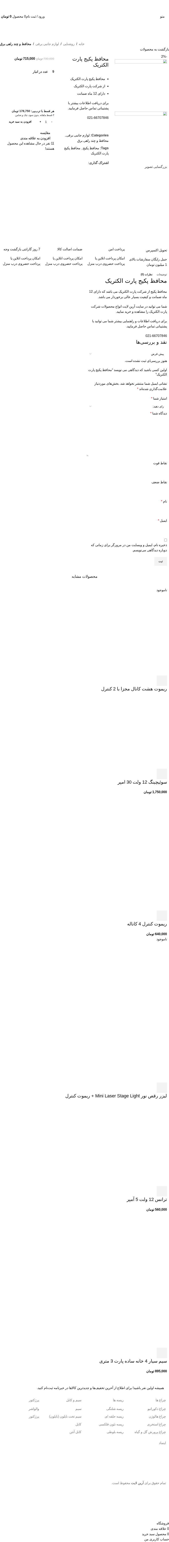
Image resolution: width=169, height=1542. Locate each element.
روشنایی (69, 44)
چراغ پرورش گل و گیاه (150, 1432)
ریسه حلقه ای (114, 1416)
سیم (78, 1409)
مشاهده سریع (151, 681)
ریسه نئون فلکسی (111, 1424)
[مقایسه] (139, 681)
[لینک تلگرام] (67, 163)
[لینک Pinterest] (76, 163)
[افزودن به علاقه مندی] (128, 681)
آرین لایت (137, 1483)
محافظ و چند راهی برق (15, 44)
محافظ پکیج (91, 148)
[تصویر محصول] (138, 881)
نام (164, 501)
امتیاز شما (159, 398)
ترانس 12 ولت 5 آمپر (147, 1199)
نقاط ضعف (159, 482)
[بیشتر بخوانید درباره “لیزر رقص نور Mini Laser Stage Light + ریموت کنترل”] (162, 1088)
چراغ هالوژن (157, 1416)
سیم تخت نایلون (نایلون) (65, 1416)
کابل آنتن (75, 1432)
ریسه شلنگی (115, 1409)
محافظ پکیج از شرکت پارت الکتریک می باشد (136, 291)
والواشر (34, 1409)
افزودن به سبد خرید (20, 121)
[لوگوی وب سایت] (84, 16)
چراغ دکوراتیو (157, 1409)
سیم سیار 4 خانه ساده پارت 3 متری (133, 1361)
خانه (81, 44)
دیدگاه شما (158, 413)
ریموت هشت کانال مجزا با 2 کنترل (134, 688)
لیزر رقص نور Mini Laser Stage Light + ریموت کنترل (116, 1095)
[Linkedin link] (71, 163)
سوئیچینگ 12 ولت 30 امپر (142, 782)
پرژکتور (34, 1416)
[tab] (162, 274)
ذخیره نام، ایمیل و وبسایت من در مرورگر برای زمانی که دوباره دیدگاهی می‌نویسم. (129, 547)
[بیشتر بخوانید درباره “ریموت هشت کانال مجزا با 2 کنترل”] (162, 681)
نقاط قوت (160, 463)
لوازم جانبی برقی (47, 44)
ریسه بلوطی (115, 1432)
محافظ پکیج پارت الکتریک (136, 281)
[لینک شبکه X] (81, 163)
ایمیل (162, 520)
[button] (162, 774)
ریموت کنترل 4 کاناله (147, 923)
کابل (78, 1424)
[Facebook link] (85, 163)
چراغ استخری (156, 1424)
